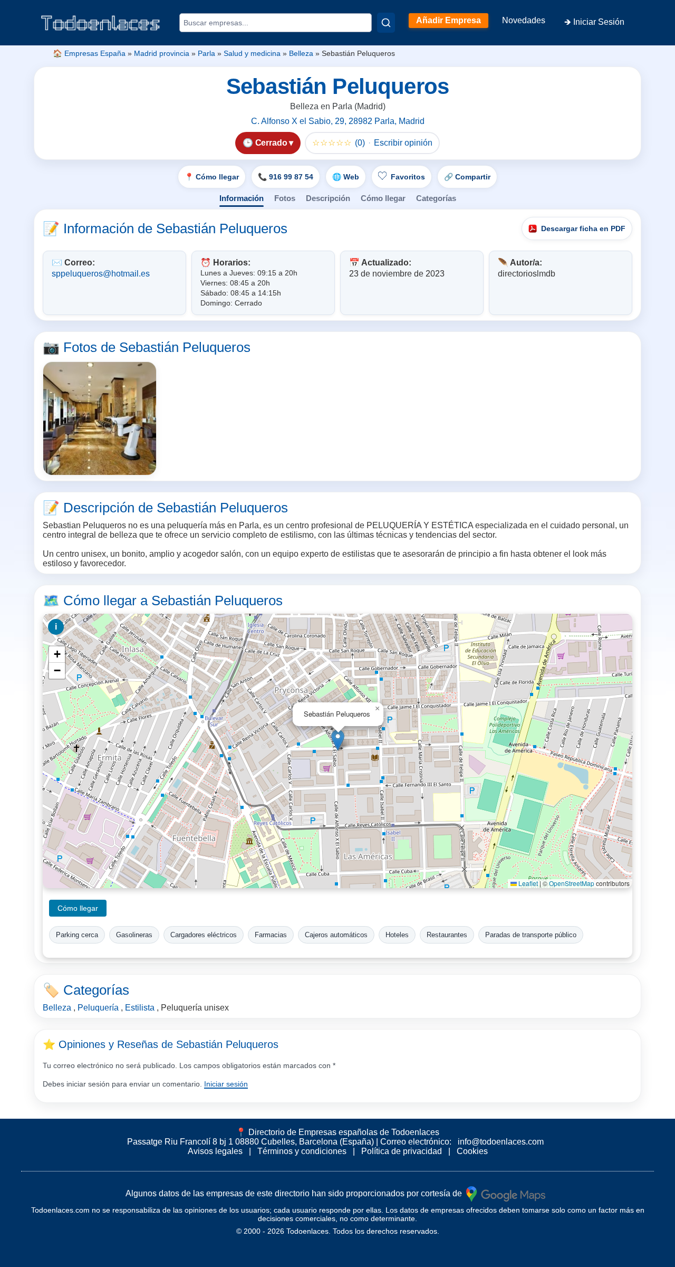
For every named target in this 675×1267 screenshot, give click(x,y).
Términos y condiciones (301, 1151)
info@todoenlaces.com (501, 1141)
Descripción (328, 198)
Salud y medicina (252, 53)
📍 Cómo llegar (212, 177)
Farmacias (271, 935)
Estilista (140, 1007)
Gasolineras (134, 935)
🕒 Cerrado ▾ (268, 142)
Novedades (523, 20)
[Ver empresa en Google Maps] (505, 1193)
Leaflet (527, 883)
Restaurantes (447, 935)
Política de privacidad (401, 1151)
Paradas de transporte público (530, 935)
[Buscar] (386, 23)
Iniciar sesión (226, 1084)
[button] (337, 740)
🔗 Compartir (467, 177)
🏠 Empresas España (89, 53)
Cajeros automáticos (336, 935)
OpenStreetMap (571, 883)
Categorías (436, 198)
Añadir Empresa (448, 20)
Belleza (301, 53)
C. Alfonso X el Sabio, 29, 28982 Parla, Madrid (338, 121)
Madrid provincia (161, 53)
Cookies (472, 1151)
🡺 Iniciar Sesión (594, 21)
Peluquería (98, 1007)
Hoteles (397, 935)
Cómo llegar (383, 198)
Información (241, 198)
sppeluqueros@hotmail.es (101, 273)
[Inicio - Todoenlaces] (100, 23)
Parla (206, 53)
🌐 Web (345, 177)
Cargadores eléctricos (203, 935)
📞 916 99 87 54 (285, 177)
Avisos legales (215, 1151)
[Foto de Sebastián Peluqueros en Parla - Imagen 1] (100, 418)
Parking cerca (77, 935)
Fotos (284, 198)
